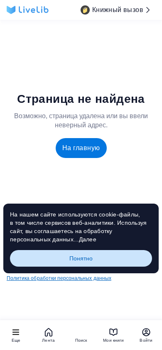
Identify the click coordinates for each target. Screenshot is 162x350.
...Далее (85, 239)
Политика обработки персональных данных (59, 278)
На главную (81, 147)
